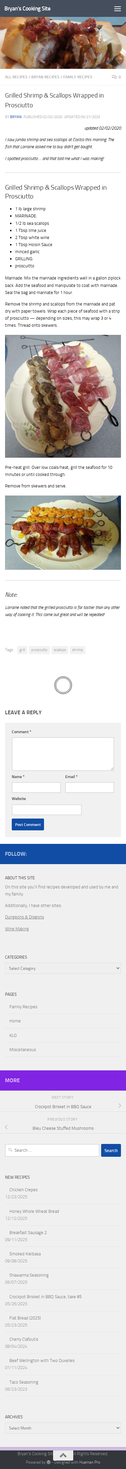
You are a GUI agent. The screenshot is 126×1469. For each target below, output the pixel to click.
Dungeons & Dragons (24, 916)
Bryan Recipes (45, 76)
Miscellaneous (22, 1049)
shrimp (77, 650)
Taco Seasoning (23, 1382)
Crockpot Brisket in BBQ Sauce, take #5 (45, 1296)
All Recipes (16, 76)
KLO (13, 1035)
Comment (21, 731)
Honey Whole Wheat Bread (34, 1211)
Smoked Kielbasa (25, 1253)
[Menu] (117, 8)
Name (18, 776)
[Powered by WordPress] (49, 1462)
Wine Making (17, 928)
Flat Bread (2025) (25, 1317)
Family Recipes (77, 76)
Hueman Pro (89, 1462)
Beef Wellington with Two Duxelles (42, 1360)
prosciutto (39, 650)
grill (22, 650)
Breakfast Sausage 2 (28, 1232)
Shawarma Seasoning (29, 1275)
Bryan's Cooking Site (27, 8)
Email (71, 776)
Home (15, 1020)
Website (19, 798)
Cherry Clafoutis (23, 1339)
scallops (60, 650)
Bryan (16, 116)
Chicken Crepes (23, 1189)
